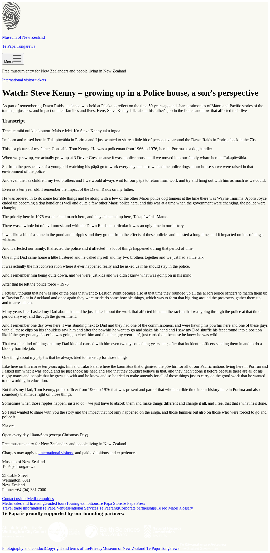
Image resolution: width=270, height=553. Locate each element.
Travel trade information (22, 508)
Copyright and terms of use (67, 548)
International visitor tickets (24, 80)
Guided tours (55, 503)
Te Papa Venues (55, 508)
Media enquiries (40, 498)
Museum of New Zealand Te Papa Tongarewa (141, 548)
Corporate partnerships (138, 508)
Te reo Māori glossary (175, 508)
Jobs (23, 498)
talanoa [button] (74, 106)
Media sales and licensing (23, 503)
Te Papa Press (133, 503)
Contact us (11, 498)
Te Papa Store (110, 503)
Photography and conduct (23, 548)
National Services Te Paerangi (94, 508)
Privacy (96, 548)
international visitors (55, 453)
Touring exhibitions (82, 503)
